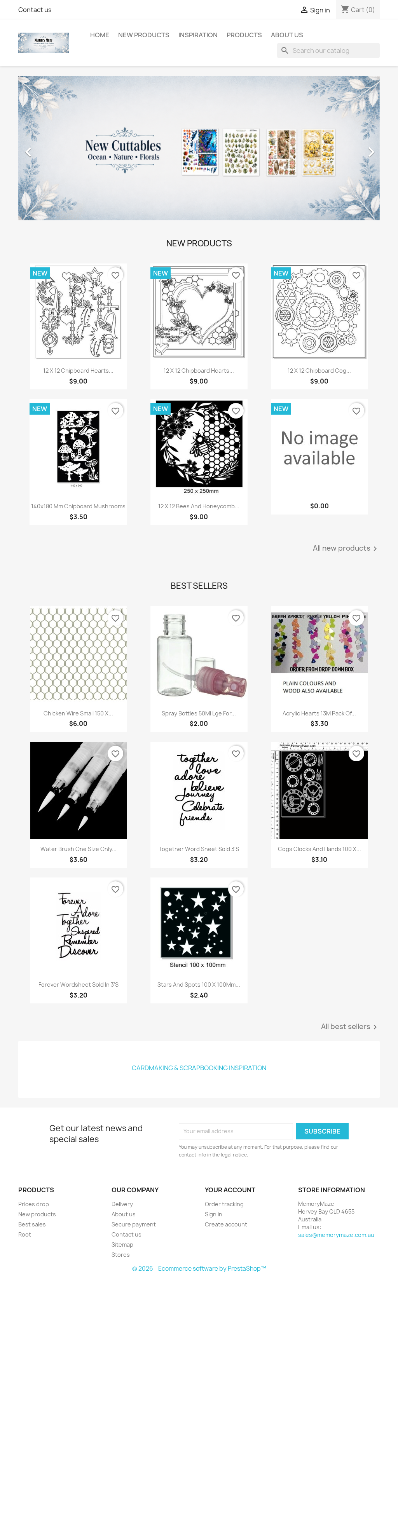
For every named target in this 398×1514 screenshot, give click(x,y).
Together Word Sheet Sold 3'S (199, 849)
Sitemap (122, 1244)
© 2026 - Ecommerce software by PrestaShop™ (199, 1269)
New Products (143, 35)
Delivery (122, 1204)
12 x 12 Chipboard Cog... (319, 370)
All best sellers (350, 1027)
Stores (121, 1254)
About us (287, 35)
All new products (346, 548)
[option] (199, 148)
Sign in (213, 1214)
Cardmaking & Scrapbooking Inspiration (199, 1068)
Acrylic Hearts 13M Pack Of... (319, 713)
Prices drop (33, 1204)
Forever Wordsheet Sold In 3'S (78, 984)
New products (37, 1214)
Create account (226, 1224)
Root (24, 1234)
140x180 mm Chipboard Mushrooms (78, 506)
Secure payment (134, 1224)
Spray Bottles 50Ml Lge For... (199, 713)
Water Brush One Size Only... (78, 849)
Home (99, 35)
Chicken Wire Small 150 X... (78, 713)
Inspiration (198, 35)
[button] (45, 148)
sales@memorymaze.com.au (336, 1234)
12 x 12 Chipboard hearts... (78, 370)
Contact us (35, 9)
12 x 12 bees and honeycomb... (198, 506)
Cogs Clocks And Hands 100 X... (319, 849)
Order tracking (224, 1204)
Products (244, 35)
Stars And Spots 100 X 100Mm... (198, 984)
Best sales (32, 1224)
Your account (230, 1190)
